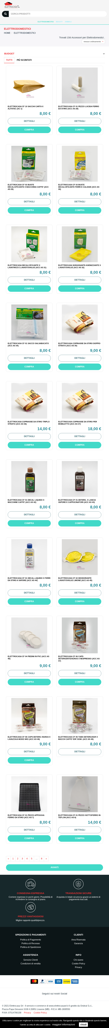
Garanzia (78, 943)
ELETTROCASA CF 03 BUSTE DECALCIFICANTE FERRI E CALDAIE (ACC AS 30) (78, 187)
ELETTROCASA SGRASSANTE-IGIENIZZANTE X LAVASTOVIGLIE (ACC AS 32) (79, 266)
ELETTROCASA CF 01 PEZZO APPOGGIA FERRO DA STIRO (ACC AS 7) (26, 816)
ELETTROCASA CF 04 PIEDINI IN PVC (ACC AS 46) (28, 657)
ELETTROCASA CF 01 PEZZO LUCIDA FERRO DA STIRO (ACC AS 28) (78, 107)
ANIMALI (68, 22)
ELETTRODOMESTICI (46, 22)
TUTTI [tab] (9, 60)
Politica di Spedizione (30, 947)
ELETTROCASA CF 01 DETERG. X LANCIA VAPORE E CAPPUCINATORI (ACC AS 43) (77, 501)
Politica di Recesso (31, 943)
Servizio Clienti (30, 960)
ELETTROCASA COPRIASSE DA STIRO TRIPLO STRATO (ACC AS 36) (29, 423)
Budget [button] (9, 53)
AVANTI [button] (54, 867)
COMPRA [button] (29, 130)
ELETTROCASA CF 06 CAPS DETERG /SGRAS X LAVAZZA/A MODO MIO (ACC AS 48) (29, 738)
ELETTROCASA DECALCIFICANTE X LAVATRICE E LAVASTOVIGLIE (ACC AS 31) (27, 266)
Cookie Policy (78, 963)
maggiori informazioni (63, 1024)
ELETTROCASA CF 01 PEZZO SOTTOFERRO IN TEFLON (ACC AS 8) (79, 816)
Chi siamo (78, 960)
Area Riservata (78, 940)
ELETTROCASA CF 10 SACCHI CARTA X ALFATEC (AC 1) (25, 107)
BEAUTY (59, 22)
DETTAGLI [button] (29, 121)
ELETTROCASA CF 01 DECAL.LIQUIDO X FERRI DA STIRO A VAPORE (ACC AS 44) (29, 579)
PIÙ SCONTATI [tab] (24, 60)
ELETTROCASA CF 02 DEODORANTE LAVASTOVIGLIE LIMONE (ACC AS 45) (75, 579)
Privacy (78, 967)
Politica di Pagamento (30, 940)
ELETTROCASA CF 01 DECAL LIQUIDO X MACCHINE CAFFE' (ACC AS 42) (26, 501)
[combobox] (93, 41)
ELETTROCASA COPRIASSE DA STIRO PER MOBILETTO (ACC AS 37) (77, 423)
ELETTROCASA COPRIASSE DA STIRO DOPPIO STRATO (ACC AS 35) (79, 344)
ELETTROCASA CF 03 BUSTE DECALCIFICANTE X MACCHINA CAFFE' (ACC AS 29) (28, 187)
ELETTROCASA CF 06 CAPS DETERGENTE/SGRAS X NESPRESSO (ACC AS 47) (79, 658)
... (37, 858)
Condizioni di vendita (31, 963)
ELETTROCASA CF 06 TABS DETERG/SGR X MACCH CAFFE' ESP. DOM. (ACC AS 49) (78, 738)
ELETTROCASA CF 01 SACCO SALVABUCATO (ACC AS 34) (28, 344)
